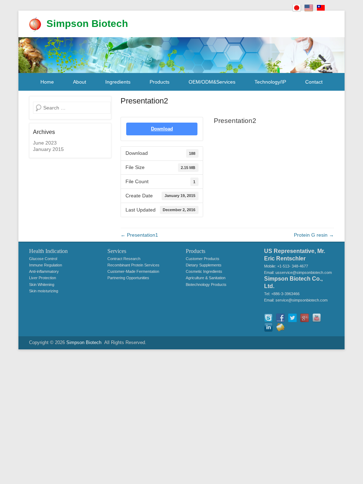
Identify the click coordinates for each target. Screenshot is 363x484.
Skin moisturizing (43, 291)
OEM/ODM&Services (212, 82)
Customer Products (202, 259)
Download (162, 128)
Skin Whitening (41, 284)
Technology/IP (270, 82)
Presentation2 (144, 100)
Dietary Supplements (204, 265)
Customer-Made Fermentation (133, 271)
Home (47, 82)
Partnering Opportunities (128, 278)
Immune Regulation (45, 265)
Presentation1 (139, 235)
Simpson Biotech (87, 23)
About (79, 82)
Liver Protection (42, 278)
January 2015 (48, 149)
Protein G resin (314, 235)
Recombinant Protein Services (133, 265)
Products (159, 82)
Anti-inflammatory (44, 271)
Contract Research (123, 259)
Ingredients (117, 82)
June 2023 (45, 143)
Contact (314, 82)
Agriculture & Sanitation (205, 278)
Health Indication (48, 251)
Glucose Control (43, 259)
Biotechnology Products (206, 284)
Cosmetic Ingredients (204, 271)
